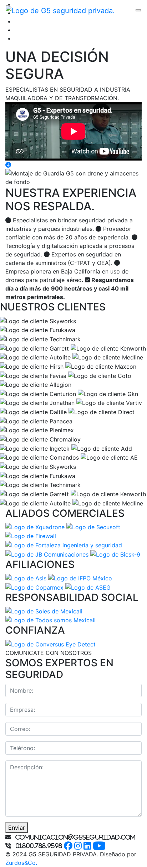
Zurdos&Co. (21, 862)
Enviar (16, 827)
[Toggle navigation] (138, 10)
